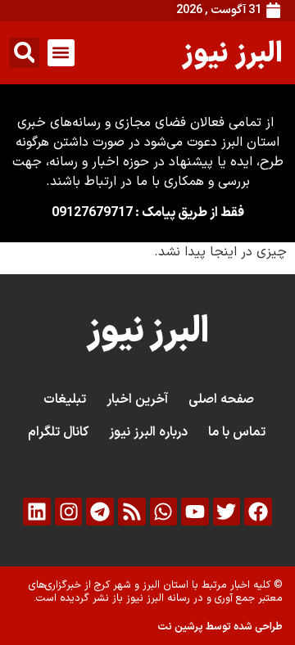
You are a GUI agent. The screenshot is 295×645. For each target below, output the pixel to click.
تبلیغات (64, 399)
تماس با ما (237, 432)
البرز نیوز (232, 52)
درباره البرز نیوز (148, 432)
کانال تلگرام (58, 432)
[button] (61, 52)
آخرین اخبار (137, 399)
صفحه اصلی (221, 399)
